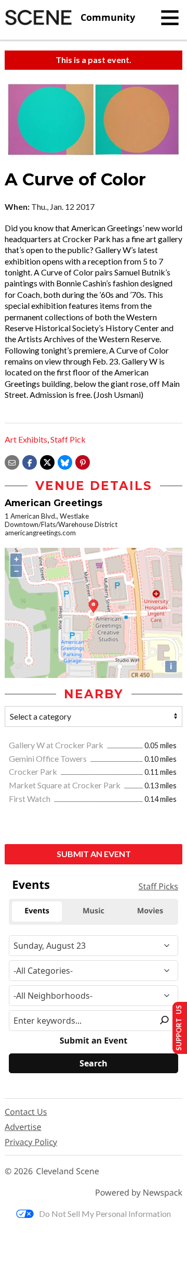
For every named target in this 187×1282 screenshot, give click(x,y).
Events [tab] (36, 911)
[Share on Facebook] (29, 461)
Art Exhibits (26, 439)
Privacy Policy (31, 1142)
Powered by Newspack (138, 1192)
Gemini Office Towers (48, 758)
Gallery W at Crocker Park (57, 745)
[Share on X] (47, 461)
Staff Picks (158, 886)
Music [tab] (93, 911)
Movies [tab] (150, 911)
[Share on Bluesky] (65, 461)
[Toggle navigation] (170, 17)
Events (31, 885)
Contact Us (26, 1111)
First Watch (30, 798)
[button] (82, 461)
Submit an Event (94, 854)
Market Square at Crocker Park (65, 785)
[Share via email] (12, 461)
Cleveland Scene (67, 1171)
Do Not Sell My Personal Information (105, 1213)
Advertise (23, 1127)
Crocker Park (34, 771)
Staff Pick (68, 439)
